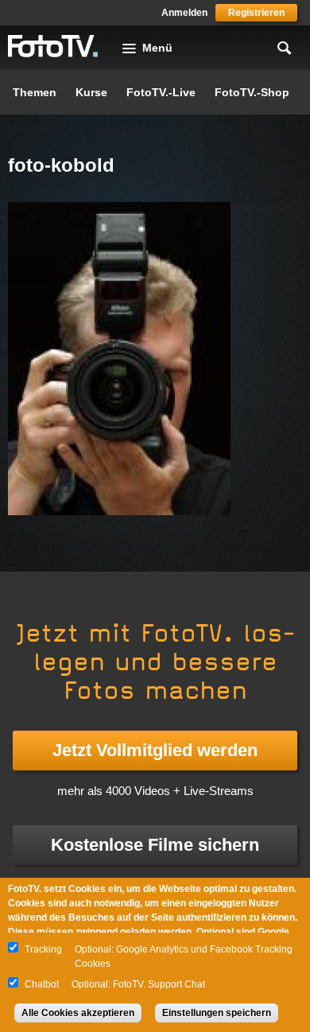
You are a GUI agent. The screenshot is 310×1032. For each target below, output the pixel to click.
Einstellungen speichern (216, 1012)
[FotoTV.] (53, 47)
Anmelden (184, 12)
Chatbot (42, 984)
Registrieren (256, 12)
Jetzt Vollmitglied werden (155, 750)
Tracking (43, 949)
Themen (34, 92)
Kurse (91, 92)
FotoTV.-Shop (252, 92)
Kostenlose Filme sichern (155, 845)
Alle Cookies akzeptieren (77, 1012)
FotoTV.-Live (161, 92)
